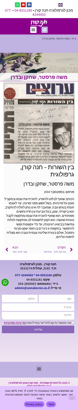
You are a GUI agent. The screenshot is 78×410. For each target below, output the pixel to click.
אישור (51, 404)
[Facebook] (29, 4)
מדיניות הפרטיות (15, 323)
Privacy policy (34, 404)
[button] (44, 30)
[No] (72, 398)
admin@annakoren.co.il (32, 288)
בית (74, 38)
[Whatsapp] (17, 4)
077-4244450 (24, 275)
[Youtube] (23, 4)
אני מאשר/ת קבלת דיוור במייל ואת (37, 323)
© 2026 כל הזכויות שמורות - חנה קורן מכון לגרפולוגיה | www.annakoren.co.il (39, 384)
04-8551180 (23, 10)
